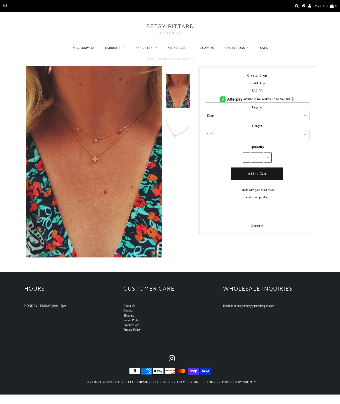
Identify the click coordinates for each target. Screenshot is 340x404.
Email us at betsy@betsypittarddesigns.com (248, 306)
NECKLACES (176, 48)
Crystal (257, 107)
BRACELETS (143, 48)
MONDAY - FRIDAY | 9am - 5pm (45, 306)
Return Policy (131, 320)
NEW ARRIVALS (83, 48)
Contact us (257, 226)
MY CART (326, 6)
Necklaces (165, 59)
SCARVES (207, 48)
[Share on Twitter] (256, 216)
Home (151, 59)
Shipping (128, 315)
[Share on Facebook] (248, 216)
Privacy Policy (132, 329)
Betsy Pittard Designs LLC (136, 382)
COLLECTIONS (235, 48)
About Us (129, 306)
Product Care (131, 325)
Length (257, 126)
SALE (264, 48)
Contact (127, 310)
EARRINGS (112, 48)
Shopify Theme (175, 382)
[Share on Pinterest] (265, 216)
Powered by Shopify (239, 382)
